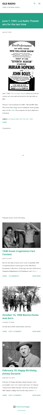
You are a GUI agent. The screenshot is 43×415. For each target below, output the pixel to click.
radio (13, 110)
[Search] (34, 3)
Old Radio (8, 3)
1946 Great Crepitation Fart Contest (18, 252)
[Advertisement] (21, 196)
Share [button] (4, 122)
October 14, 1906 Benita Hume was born (20, 316)
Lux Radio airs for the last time (20, 119)
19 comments (14, 276)
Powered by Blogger (23, 407)
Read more (36, 276)
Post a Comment (15, 331)
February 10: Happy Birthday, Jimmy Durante (19, 372)
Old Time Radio (21, 410)
